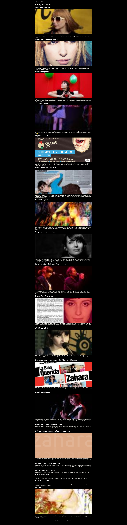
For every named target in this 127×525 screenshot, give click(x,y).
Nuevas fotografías (42, 72)
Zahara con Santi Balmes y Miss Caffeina (50, 264)
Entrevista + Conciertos (44, 296)
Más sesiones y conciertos (45, 470)
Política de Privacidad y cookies (62, 520)
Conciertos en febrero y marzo (46, 40)
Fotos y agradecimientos (44, 480)
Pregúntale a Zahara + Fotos (45, 232)
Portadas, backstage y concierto (47, 463)
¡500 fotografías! (41, 328)
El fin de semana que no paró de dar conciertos (52, 431)
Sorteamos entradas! (43, 7)
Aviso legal (56, 520)
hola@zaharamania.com (69, 520)
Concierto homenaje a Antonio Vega (48, 424)
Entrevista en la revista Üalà (45, 168)
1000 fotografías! (41, 104)
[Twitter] (63, 523)
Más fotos (39, 487)
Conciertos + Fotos (42, 392)
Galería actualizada (42, 475)
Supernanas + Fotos (42, 136)
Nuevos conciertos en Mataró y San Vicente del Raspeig (56, 360)
